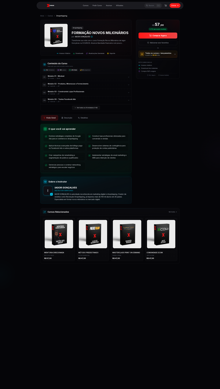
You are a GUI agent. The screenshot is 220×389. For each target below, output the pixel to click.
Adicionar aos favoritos (159, 43)
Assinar (109, 5)
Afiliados (119, 5)
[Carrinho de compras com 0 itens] (165, 5)
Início (42, 16)
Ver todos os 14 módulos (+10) (87, 108)
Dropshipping (61, 16)
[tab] (49, 117)
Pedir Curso (97, 5)
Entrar (173, 5)
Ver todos (172, 212)
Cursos (85, 5)
